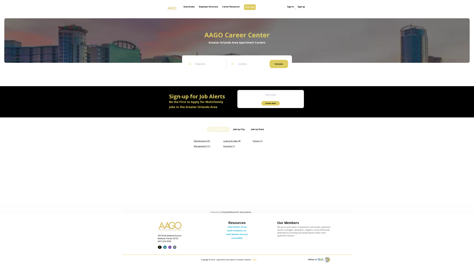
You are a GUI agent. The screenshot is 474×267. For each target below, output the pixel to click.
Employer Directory (208, 6)
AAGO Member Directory (237, 234)
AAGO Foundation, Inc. (237, 230)
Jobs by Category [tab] (218, 129)
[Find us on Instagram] (170, 247)
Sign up (301, 6)
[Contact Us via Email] (175, 247)
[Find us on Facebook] (160, 247)
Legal (253, 259)
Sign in (290, 6)
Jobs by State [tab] (257, 129)
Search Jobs (189, 6)
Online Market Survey (237, 227)
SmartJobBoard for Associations (236, 212)
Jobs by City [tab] (239, 129)
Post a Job (250, 7)
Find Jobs (279, 64)
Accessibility (237, 238)
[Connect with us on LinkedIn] (165, 247)
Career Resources (231, 6)
